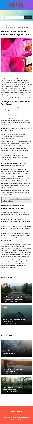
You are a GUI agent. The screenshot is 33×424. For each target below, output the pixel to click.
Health (5, 307)
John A (6, 301)
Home (2, 25)
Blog (4, 285)
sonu (4, 73)
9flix (7, 25)
